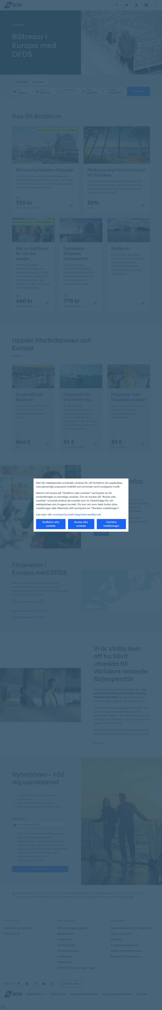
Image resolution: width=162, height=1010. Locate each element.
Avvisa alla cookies (81, 524)
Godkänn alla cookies (50, 524)
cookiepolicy (60, 514)
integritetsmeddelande (87, 514)
